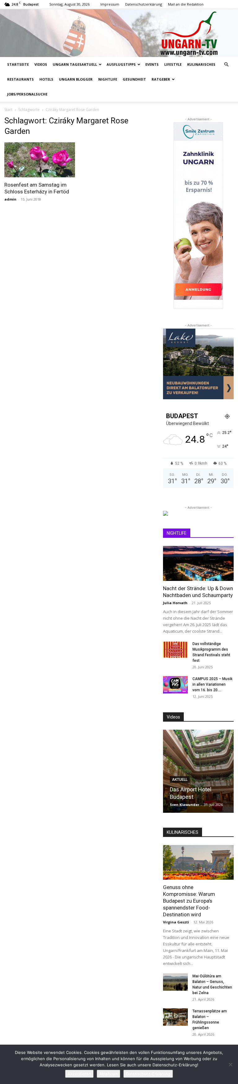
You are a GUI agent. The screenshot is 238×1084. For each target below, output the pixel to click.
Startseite (18, 64)
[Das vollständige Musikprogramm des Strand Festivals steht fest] (175, 649)
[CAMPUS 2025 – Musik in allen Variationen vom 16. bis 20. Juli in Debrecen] (175, 684)
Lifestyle (173, 64)
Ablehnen (108, 1073)
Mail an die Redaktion (186, 4)
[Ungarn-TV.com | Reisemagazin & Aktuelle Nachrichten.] (119, 33)
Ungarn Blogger (76, 79)
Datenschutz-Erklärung (148, 1073)
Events (152, 64)
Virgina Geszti (176, 922)
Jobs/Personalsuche (27, 94)
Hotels (46, 79)
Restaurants (20, 79)
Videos (40, 64)
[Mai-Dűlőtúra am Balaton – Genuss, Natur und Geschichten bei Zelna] (175, 982)
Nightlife (107, 79)
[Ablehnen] (230, 1064)
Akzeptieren (79, 1073)
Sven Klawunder (184, 804)
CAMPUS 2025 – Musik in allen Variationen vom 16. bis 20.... (212, 684)
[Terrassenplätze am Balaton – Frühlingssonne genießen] (175, 1017)
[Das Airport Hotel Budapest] (198, 771)
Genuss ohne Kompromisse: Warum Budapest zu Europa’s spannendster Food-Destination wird (189, 901)
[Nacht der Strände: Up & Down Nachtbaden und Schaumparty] (198, 563)
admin (10, 199)
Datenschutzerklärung (143, 4)
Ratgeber (161, 79)
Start (8, 109)
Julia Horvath (175, 602)
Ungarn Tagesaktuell (75, 64)
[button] (226, 65)
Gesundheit (134, 79)
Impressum (109, 4)
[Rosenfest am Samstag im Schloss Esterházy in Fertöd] (39, 159)
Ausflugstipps (121, 64)
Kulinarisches (201, 64)
